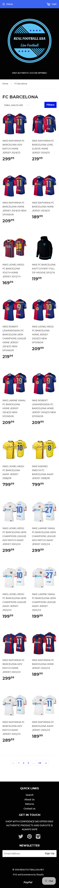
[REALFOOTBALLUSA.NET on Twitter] (20, 837)
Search (29, 794)
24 (39, 762)
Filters (50, 104)
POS (15, 874)
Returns (29, 803)
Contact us (29, 808)
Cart (54, 4)
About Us (29, 799)
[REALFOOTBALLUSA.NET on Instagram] (38, 837)
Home (5, 83)
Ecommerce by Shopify (33, 874)
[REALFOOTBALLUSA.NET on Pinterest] (29, 837)
